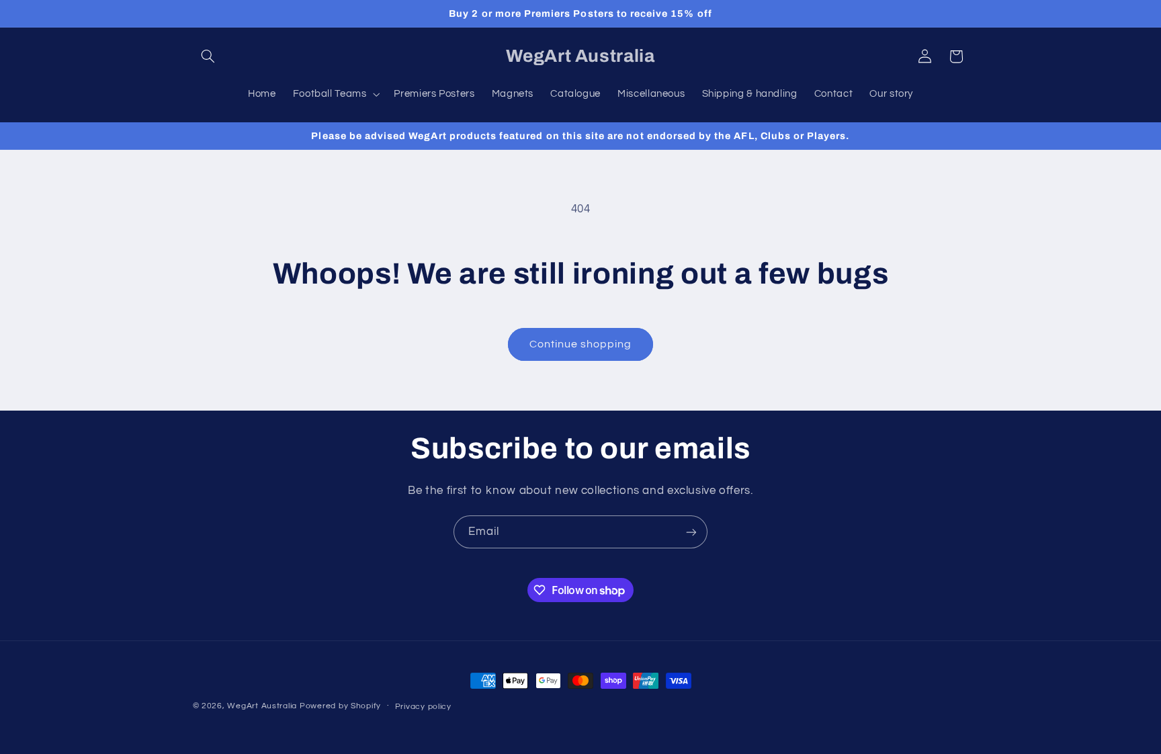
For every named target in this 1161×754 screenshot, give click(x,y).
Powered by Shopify (340, 706)
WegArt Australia (262, 706)
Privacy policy (423, 706)
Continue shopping (580, 344)
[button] (208, 56)
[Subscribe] (691, 531)
